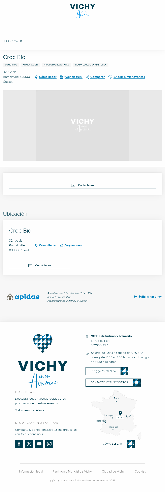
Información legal (31, 472)
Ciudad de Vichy (113, 472)
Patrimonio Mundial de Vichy (72, 472)
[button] (110, 77)
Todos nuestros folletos (29, 410)
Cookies (140, 472)
